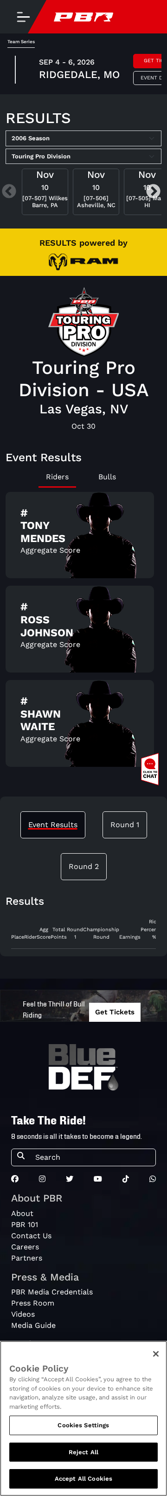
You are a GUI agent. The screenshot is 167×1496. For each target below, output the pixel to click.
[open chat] (151, 769)
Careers (25, 1246)
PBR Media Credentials (52, 1291)
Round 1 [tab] (124, 824)
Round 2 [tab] (84, 866)
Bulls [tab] (107, 476)
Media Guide (33, 1325)
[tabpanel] (83, 633)
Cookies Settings (83, 1425)
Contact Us (31, 1235)
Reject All (83, 1452)
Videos (23, 1314)
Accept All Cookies (83, 1478)
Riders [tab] (57, 476)
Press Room (32, 1303)
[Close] (156, 1354)
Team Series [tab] (21, 41)
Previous (9, 192)
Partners (26, 1258)
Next (153, 192)
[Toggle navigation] (23, 16)
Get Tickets (115, 1012)
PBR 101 (24, 1224)
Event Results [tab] (52, 824)
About (22, 1213)
